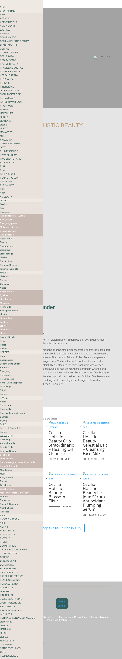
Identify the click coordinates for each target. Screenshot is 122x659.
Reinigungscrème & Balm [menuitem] (12, 215)
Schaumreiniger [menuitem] (8, 231)
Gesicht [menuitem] (4, 204)
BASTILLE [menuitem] (5, 30)
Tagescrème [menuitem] (6, 238)
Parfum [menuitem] (3, 394)
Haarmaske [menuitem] (6, 409)
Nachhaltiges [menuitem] (6, 508)
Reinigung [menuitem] (5, 212)
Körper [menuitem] (3, 356)
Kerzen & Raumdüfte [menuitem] (10, 428)
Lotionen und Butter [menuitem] (10, 363)
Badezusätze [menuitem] (6, 360)
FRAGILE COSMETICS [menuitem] (11, 67)
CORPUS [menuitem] (4, 49)
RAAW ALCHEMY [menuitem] (8, 155)
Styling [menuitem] (3, 420)
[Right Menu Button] (3, 3)
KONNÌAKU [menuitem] (5, 109)
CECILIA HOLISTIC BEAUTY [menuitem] (14, 41)
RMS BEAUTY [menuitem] (7, 162)
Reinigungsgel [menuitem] (7, 234)
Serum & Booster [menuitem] (8, 265)
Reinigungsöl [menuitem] (6, 219)
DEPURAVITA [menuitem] (7, 56)
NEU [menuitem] (2, 7)
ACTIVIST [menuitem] (5, 18)
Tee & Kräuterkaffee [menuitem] (10, 466)
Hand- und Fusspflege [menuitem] (11, 382)
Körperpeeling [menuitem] (7, 379)
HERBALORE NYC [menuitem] (9, 75)
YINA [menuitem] (2, 193)
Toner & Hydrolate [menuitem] (9, 269)
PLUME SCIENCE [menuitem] (9, 151)
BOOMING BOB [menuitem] (8, 37)
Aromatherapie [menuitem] (7, 443)
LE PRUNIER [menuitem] (6, 113)
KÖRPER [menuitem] (4, 352)
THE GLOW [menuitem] (6, 181)
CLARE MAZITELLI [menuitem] (9, 45)
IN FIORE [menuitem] (5, 83)
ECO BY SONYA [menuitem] (8, 60)
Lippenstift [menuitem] (5, 329)
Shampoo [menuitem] (5, 417)
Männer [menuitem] (4, 496)
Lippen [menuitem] (3, 314)
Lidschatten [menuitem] (6, 299)
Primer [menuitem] (3, 348)
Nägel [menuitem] (3, 390)
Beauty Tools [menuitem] (6, 447)
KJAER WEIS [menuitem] (6, 105)
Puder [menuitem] (3, 344)
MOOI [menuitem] (3, 136)
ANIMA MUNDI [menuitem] (7, 26)
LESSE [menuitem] (3, 124)
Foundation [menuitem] (5, 307)
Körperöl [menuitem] (4, 367)
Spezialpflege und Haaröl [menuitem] (12, 413)
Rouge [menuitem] (3, 280)
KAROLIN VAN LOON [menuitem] (11, 102)
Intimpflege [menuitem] (5, 386)
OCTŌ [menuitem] (3, 147)
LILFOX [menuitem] (4, 128)
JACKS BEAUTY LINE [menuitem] (11, 90)
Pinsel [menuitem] (3, 341)
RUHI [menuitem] (2, 166)
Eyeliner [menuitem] (4, 295)
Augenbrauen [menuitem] (7, 291)
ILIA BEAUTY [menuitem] (6, 79)
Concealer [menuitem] (5, 284)
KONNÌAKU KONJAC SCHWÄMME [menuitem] (17, 618)
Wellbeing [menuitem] (5, 439)
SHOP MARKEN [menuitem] (8, 11)
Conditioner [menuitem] (6, 405)
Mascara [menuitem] (4, 303)
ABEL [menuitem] (3, 14)
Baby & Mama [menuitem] (7, 477)
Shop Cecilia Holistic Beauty (61, 528)
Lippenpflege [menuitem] (6, 253)
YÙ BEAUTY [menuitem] (6, 196)
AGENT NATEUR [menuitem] (8, 22)
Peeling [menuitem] (3, 242)
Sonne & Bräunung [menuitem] (9, 504)
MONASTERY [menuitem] (7, 132)
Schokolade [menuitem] (6, 454)
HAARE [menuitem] (3, 398)
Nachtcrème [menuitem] (6, 261)
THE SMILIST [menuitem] (7, 185)
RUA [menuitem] (2, 170)
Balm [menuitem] (2, 208)
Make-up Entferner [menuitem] (9, 227)
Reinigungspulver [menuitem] (8, 223)
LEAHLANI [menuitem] (5, 121)
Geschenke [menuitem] (5, 485)
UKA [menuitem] (2, 189)
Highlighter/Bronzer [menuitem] (9, 310)
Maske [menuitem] (3, 257)
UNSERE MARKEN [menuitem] (9, 519)
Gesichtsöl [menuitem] (5, 250)
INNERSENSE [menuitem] (7, 86)
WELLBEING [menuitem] (6, 435)
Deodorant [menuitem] (5, 375)
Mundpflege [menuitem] (6, 470)
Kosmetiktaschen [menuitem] (8, 337)
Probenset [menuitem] (5, 500)
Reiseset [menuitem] (4, 511)
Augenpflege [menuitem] (6, 246)
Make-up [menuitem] (4, 276)
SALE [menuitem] (3, 515)
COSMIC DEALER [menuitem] (9, 52)
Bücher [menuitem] (3, 481)
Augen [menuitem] (3, 288)
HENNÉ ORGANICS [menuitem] (10, 71)
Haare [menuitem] (3, 401)
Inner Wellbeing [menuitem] (8, 451)
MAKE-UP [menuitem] (5, 272)
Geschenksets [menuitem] (7, 489)
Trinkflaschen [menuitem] (6, 458)
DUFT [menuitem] (3, 424)
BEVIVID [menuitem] (4, 33)
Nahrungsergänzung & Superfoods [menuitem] (17, 462)
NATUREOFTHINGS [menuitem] (10, 143)
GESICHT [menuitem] (5, 200)
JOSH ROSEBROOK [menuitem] (10, 94)
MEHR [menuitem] (3, 473)
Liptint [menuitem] (3, 333)
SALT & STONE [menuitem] (8, 174)
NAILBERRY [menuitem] (6, 140)
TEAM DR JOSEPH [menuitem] (9, 178)
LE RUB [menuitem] (4, 117)
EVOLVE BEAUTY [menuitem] (9, 64)
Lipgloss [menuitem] (4, 322)
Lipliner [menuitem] (3, 325)
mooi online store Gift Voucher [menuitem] (15, 492)
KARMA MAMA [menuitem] (7, 98)
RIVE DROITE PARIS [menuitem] (10, 159)
